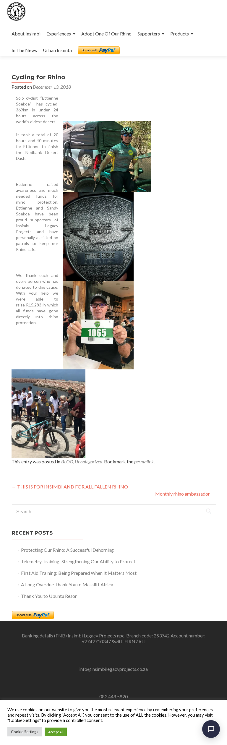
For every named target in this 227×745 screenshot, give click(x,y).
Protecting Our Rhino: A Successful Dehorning (67, 550)
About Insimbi (26, 33)
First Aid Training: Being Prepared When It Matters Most (79, 573)
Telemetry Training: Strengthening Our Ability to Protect (78, 561)
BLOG (67, 461)
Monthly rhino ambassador (185, 493)
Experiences (58, 33)
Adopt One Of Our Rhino (106, 33)
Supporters (148, 33)
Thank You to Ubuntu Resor (49, 596)
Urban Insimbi (57, 50)
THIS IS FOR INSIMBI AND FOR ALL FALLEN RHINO (70, 486)
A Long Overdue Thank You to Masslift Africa (67, 584)
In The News (24, 50)
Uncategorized (88, 461)
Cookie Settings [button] (24, 731)
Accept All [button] (55, 732)
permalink (144, 461)
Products (179, 33)
